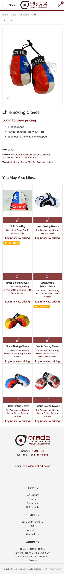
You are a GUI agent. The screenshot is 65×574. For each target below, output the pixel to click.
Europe (21, 353)
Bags (8, 230)
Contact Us (32, 534)
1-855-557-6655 (38, 454)
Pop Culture (32, 495)
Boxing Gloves (39, 154)
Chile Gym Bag (17, 226)
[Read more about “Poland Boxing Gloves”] (47, 400)
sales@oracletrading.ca (36, 465)
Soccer (32, 499)
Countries (24, 14)
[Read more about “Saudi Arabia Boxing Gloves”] (47, 276)
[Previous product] (4, 21)
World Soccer (17, 293)
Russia (17, 413)
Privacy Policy (55, 569)
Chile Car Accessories (38, 162)
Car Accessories (43, 230)
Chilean (52, 162)
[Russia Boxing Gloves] (17, 380)
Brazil (13, 290)
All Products (26, 154)
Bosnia (41, 356)
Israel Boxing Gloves (47, 226)
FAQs (32, 526)
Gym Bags (17, 230)
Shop (13, 14)
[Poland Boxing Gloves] (47, 380)
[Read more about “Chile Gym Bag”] (17, 220)
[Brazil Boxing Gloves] (17, 257)
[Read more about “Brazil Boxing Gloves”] (17, 276)
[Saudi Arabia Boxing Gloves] (47, 257)
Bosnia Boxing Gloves (47, 346)
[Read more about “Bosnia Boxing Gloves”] (47, 340)
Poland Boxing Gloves (47, 405)
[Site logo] (33, 4)
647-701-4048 (37, 450)
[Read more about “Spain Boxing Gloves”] (17, 340)
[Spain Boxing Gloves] (17, 321)
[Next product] (12, 21)
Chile (33, 14)
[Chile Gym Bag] (17, 201)
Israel (51, 233)
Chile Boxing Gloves (17, 162)
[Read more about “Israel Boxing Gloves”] (47, 220)
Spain (14, 353)
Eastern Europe (51, 353)
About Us (32, 530)
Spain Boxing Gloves (17, 346)
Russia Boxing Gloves (17, 405)
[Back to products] (8, 21)
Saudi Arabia (48, 293)
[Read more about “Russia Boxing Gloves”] (17, 400)
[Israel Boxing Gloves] (47, 201)
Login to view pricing (19, 120)
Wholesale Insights (32, 522)
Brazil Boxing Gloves (17, 282)
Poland (47, 413)
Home (5, 14)
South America (32, 157)
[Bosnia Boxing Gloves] (47, 321)
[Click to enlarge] (8, 97)
